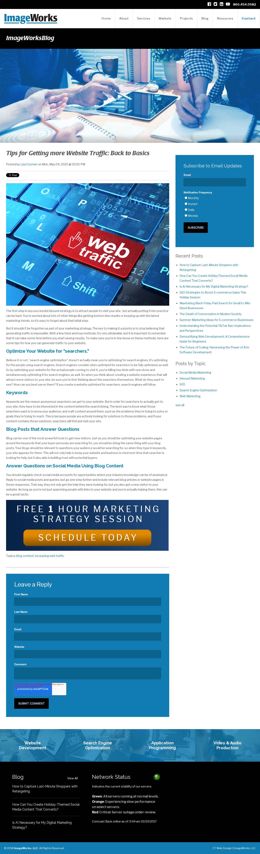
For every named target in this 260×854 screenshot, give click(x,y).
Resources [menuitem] (225, 18)
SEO (182, 384)
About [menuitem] (124, 18)
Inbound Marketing (192, 378)
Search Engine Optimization (198, 390)
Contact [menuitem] (249, 18)
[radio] (215, 198)
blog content (25, 555)
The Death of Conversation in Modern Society (211, 314)
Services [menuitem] (143, 18)
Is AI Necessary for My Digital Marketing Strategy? (214, 286)
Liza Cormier (28, 164)
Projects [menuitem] (186, 18)
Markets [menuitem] (165, 18)
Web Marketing (190, 396)
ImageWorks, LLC (244, 848)
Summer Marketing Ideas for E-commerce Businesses (217, 320)
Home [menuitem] (106, 18)
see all (180, 405)
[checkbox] (215, 207)
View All (72, 778)
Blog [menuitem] (205, 18)
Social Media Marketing (195, 372)
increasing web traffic (49, 555)
